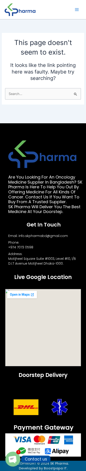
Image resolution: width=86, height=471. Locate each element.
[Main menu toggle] (76, 9)
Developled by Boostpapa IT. (43, 468)
